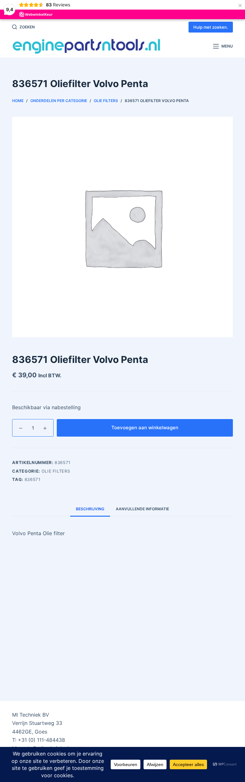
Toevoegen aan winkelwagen (144, 427)
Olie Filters (55, 471)
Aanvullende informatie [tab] (142, 508)
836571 (33, 479)
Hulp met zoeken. (210, 27)
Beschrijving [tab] (90, 508)
